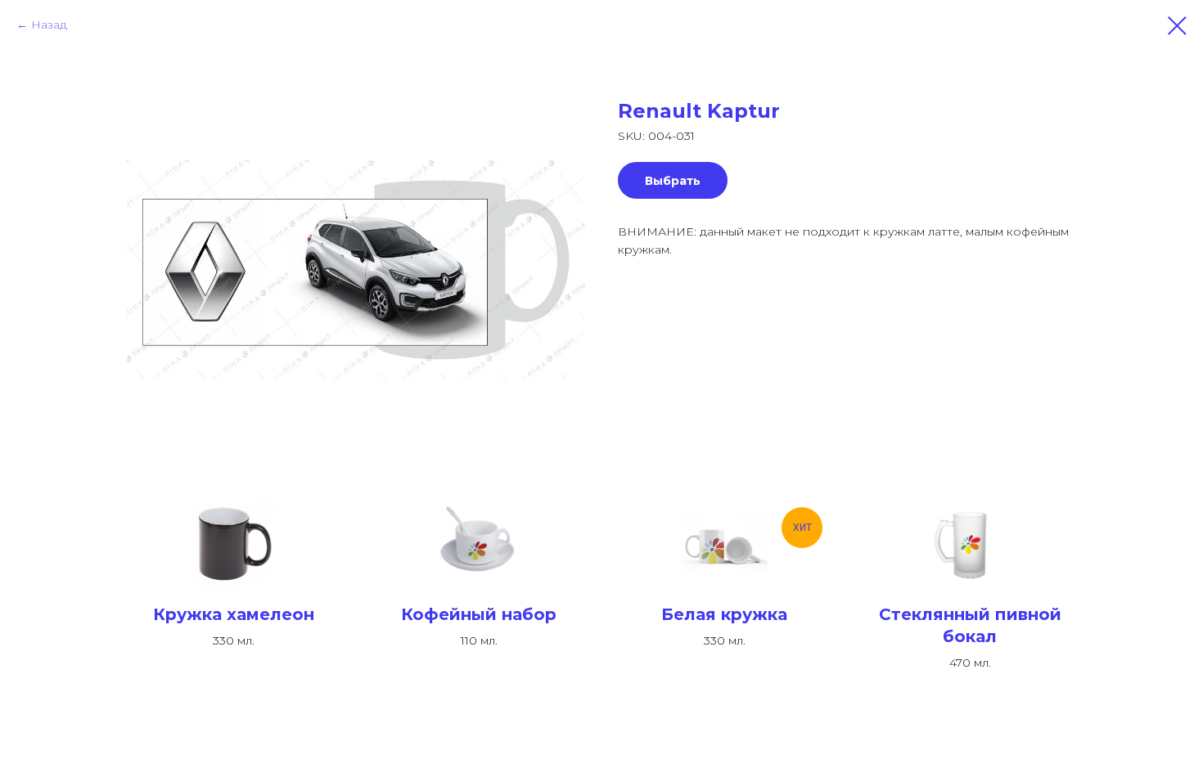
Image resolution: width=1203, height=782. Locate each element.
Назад (49, 24)
